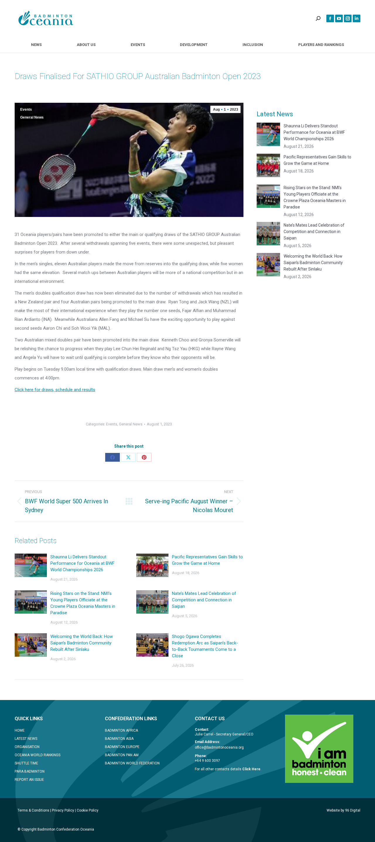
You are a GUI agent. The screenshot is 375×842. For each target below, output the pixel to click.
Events (26, 109)
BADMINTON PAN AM (122, 755)
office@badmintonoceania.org (219, 747)
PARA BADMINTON (30, 771)
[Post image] (31, 565)
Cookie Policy (87, 810)
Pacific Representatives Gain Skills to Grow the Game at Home (207, 560)
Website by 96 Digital (343, 810)
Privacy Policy (63, 810)
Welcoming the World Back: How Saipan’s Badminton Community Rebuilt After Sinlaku (81, 643)
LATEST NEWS (26, 739)
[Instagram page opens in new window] (348, 18)
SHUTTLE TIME (26, 763)
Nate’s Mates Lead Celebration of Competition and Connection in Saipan (204, 600)
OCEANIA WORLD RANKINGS (37, 755)
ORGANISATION (27, 747)
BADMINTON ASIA (119, 739)
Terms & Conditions (33, 810)
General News (32, 117)
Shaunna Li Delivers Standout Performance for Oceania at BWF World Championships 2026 (82, 563)
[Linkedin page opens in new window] (356, 18)
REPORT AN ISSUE (29, 780)
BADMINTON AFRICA (121, 730)
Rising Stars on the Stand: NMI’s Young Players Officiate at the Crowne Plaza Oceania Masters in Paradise (82, 603)
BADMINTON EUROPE (122, 747)
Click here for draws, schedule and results (55, 389)
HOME (20, 730)
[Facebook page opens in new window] (330, 18)
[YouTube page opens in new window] (339, 18)
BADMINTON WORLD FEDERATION (132, 763)
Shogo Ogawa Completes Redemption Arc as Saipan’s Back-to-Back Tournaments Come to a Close (205, 646)
